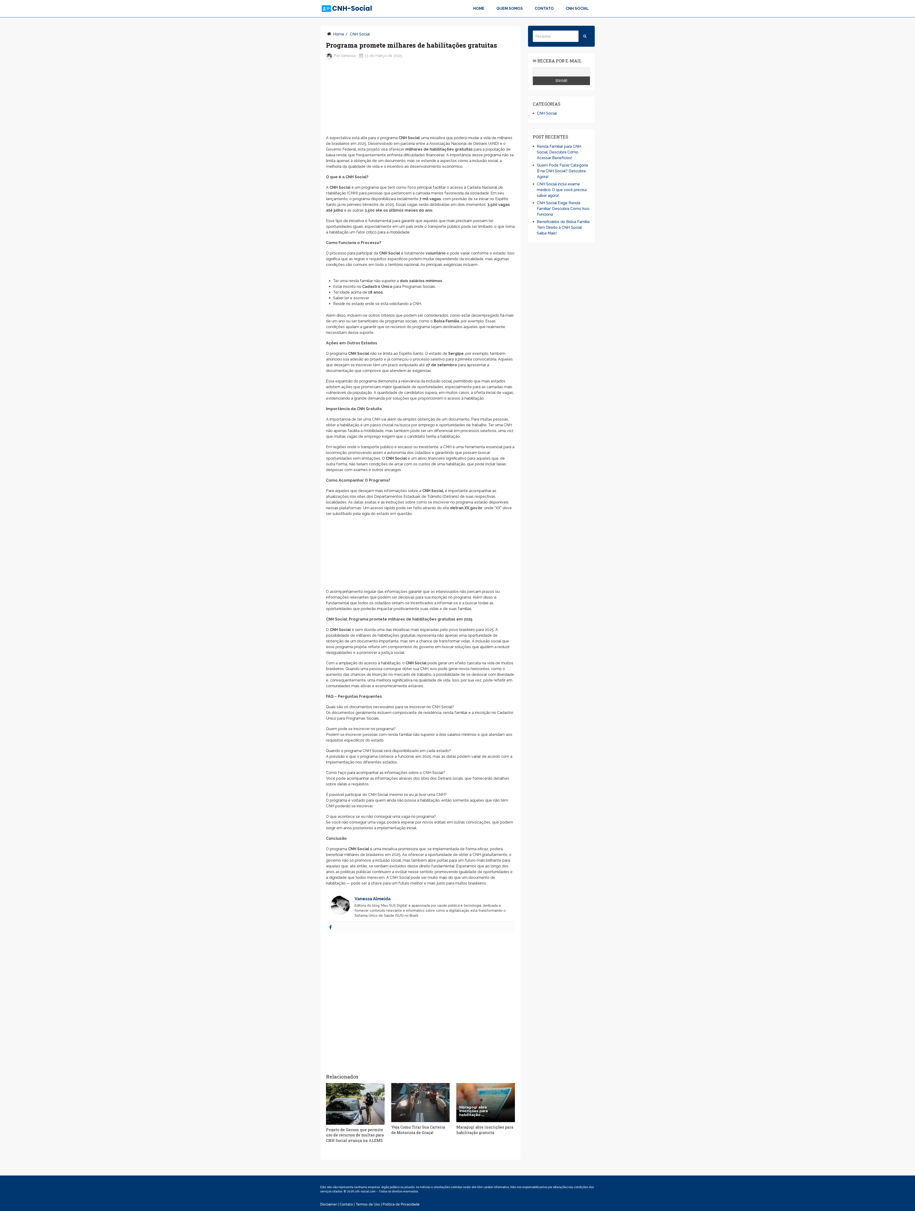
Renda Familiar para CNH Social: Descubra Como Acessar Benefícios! (559, 152)
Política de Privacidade (401, 1204)
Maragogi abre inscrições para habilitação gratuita (484, 1129)
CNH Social (577, 8)
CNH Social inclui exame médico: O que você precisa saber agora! (562, 190)
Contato (544, 8)
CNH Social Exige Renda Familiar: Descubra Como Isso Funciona (563, 209)
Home (478, 8)
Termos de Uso (368, 1204)
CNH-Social (352, 8)
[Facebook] (330, 927)
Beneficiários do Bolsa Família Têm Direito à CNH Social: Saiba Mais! (563, 227)
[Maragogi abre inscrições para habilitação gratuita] (485, 1102)
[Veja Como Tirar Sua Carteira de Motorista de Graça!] (420, 1102)
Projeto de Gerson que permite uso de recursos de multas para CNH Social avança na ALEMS (355, 1135)
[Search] (585, 36)
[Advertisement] (420, 101)
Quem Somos (509, 8)
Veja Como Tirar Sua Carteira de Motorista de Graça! (418, 1129)
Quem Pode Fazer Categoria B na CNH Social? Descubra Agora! (562, 171)
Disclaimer (328, 1204)
